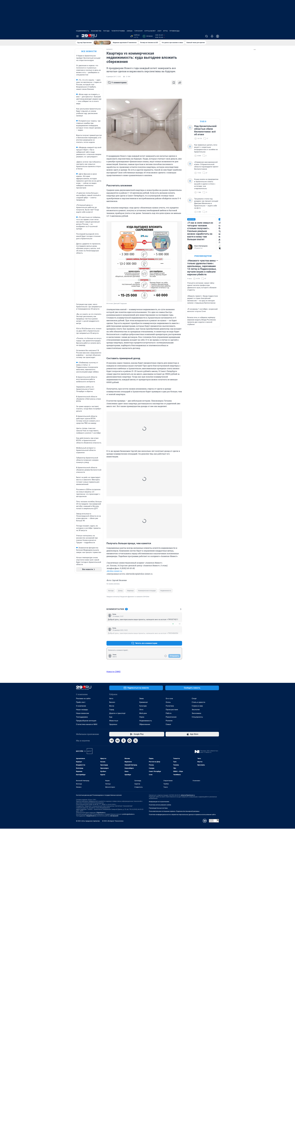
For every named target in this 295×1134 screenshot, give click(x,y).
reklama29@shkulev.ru (188, 795)
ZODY (159, 31)
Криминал (143, 702)
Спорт (194, 698)
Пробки (148, 36)
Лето (141, 710)
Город (111, 710)
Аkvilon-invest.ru (114, 571)
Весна (111, 706)
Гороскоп (138, 31)
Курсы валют (150, 31)
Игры (165, 31)
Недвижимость (82, 31)
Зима (141, 698)
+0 (173, 624)
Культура (143, 706)
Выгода (111, 590)
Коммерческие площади (147, 590)
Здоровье (113, 724)
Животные (113, 721)
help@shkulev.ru (91, 816)
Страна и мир (197, 706)
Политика (170, 706)
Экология (196, 710)
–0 (179, 624)
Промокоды (175, 31)
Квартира (130, 590)
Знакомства (96, 31)
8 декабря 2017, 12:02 (113, 76)
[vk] (117, 740)
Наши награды (82, 710)
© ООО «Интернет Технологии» (113, 821)
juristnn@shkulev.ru (128, 814)
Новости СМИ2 (113, 671)
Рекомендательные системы (158, 808)
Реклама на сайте (83, 698)
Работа (168, 713)
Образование (144, 724)
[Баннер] (102, 43)
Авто (111, 698)
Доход (120, 590)
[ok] (123, 740)
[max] (129, 740)
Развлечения (171, 717)
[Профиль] (217, 36)
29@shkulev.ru (100, 812)
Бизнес (112, 702)
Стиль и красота (198, 702)
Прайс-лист (80, 702)
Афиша (130, 31)
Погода (106, 31)
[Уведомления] (212, 36)
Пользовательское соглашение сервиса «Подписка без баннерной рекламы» (174, 811)
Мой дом (143, 713)
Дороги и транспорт (117, 713)
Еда (110, 717)
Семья (168, 724)
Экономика (196, 713)
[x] (135, 740)
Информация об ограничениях (159, 801)
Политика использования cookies (160, 805)
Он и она (169, 698)
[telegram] (111, 740)
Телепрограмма (118, 31)
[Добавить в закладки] (173, 82)
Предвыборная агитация (86, 721)
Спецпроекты (197, 717)
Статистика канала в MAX (86, 724)
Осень (168, 702)
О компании (81, 706)
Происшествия (172, 710)
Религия (169, 721)
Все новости (89, 51)
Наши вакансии (82, 713)
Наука (141, 717)
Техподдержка (82, 717)
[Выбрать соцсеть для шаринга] (179, 82)
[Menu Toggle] (77, 36)
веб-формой (114, 816)
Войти (115, 657)
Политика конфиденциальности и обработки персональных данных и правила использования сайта (182, 814)
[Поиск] (206, 36)
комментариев (119, 82)
